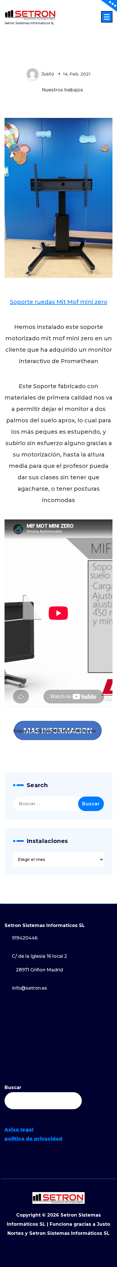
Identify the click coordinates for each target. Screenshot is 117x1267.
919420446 (24, 938)
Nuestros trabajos (62, 90)
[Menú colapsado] (106, 16)
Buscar (13, 1087)
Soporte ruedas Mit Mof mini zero (58, 301)
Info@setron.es (29, 988)
